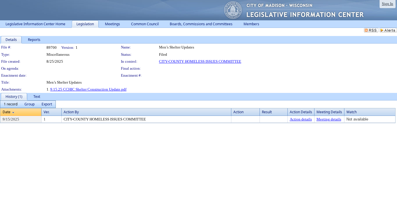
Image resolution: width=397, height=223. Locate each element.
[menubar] (28, 104)
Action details (301, 119)
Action (238, 111)
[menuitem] (10, 104)
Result (267, 111)
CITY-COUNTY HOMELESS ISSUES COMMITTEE (200, 61)
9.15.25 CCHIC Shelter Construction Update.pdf (88, 89)
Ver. (46, 111)
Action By (71, 111)
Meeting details (328, 119)
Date (6, 111)
